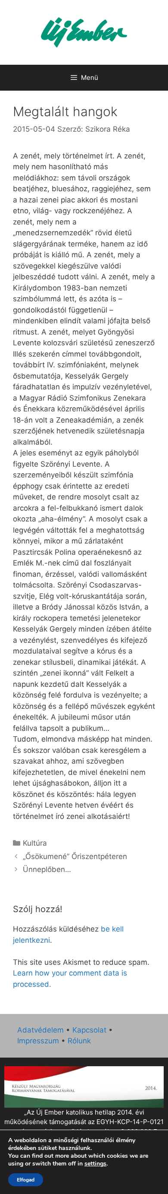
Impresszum (38, 1040)
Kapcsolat (89, 1030)
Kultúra (35, 843)
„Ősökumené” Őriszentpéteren (75, 856)
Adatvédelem (40, 1030)
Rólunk (79, 1040)
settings (95, 1164)
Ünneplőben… (47, 869)
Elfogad (25, 1179)
